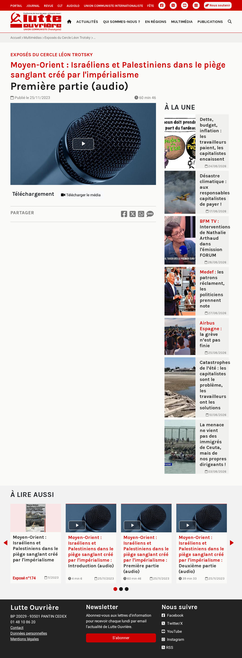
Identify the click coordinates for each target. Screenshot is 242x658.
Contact (16, 627)
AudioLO (73, 6)
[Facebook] (161, 5)
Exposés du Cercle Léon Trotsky (67, 37)
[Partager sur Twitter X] (133, 214)
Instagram (175, 639)
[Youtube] (184, 5)
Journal (32, 6)
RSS (169, 647)
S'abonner (120, 638)
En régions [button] (155, 21)
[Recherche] (230, 22)
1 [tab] (115, 589)
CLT (59, 6)
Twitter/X (174, 623)
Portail (16, 6)
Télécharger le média (83, 195)
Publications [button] (210, 21)
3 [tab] (127, 589)
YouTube (174, 631)
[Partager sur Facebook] (124, 214)
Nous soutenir (219, 5)
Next (233, 542)
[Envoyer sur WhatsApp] (141, 214)
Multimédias (33, 37)
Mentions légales (24, 639)
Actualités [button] (87, 21)
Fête (150, 6)
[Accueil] (69, 22)
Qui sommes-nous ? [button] (121, 21)
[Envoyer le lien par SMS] (150, 214)
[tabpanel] (35, 543)
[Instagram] (196, 5)
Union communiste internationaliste (113, 6)
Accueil (15, 37)
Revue (48, 6)
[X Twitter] (173, 5)
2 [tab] (121, 589)
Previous (4, 542)
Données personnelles (28, 633)
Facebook (174, 615)
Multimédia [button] (182, 21)
